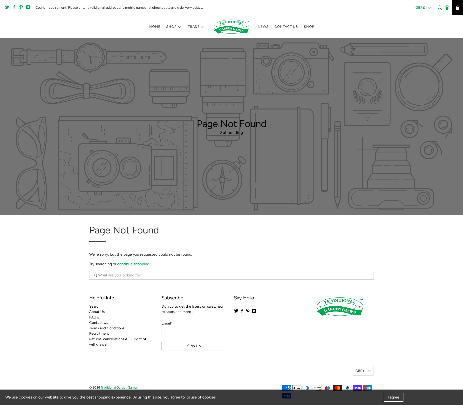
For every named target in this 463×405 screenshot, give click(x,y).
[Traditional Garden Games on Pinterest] (22, 9)
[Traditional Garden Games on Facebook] (15, 9)
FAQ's (94, 317)
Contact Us (286, 27)
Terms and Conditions (106, 328)
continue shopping (133, 264)
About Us (97, 312)
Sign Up (194, 346)
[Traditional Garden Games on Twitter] (8, 9)
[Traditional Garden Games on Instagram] (29, 9)
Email (167, 323)
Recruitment (99, 333)
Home (154, 27)
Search (94, 306)
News (263, 27)
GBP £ (420, 8)
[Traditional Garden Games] (231, 26)
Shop (171, 27)
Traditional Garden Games (119, 387)
